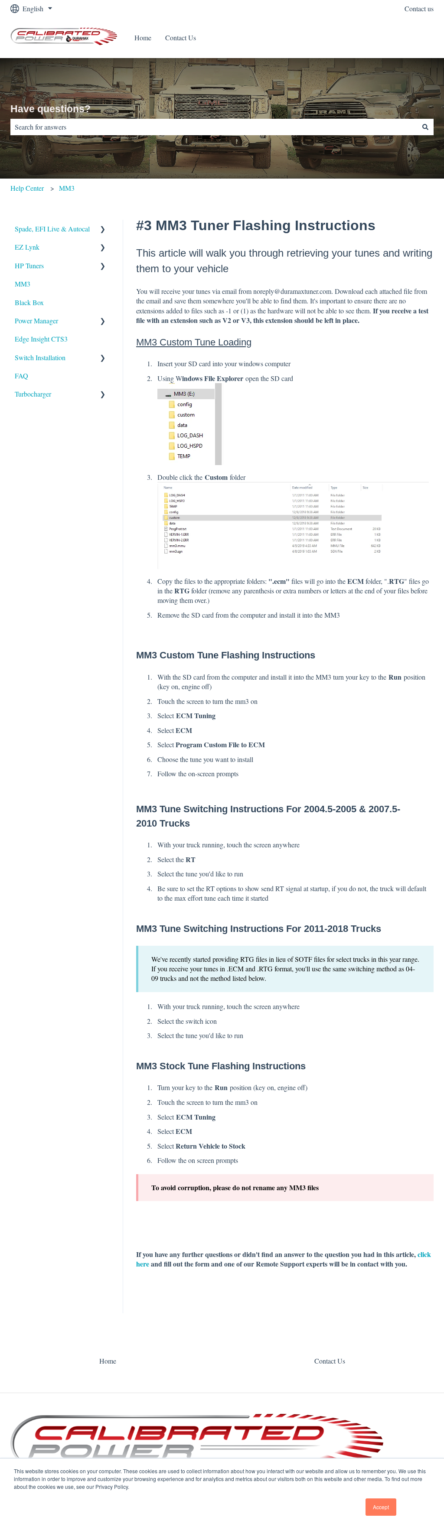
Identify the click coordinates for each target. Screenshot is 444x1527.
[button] (103, 229)
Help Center (27, 187)
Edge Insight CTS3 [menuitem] (41, 338)
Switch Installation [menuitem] (40, 357)
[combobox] (213, 127)
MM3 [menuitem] (22, 283)
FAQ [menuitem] (21, 375)
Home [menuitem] (107, 1360)
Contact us (419, 8)
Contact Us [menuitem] (329, 1360)
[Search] (425, 127)
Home (142, 37)
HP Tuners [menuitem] (29, 265)
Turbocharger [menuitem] (33, 393)
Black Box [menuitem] (29, 302)
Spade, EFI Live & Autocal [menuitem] (52, 228)
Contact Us (180, 37)
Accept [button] (381, 1507)
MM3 (67, 187)
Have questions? (50, 108)
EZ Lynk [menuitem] (27, 246)
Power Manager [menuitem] (36, 320)
